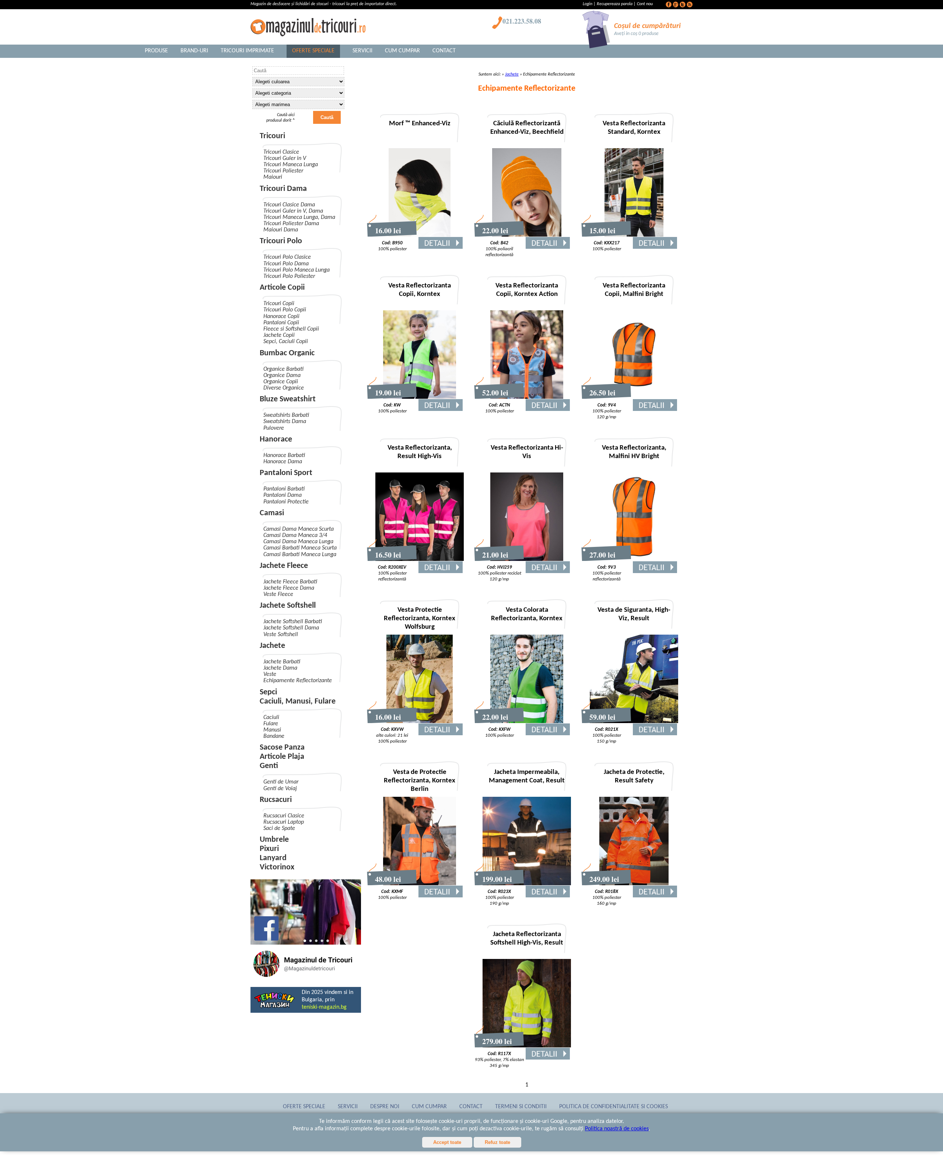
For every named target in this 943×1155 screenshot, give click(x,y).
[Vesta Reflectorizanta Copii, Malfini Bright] (634, 397)
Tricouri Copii (278, 304)
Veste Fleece (278, 594)
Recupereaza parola (614, 4)
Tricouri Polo (281, 241)
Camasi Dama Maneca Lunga (298, 542)
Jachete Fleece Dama (288, 588)
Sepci (268, 692)
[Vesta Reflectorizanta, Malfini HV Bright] (634, 559)
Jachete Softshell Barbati (292, 622)
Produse (156, 51)
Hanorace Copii (281, 317)
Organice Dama (282, 375)
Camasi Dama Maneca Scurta (298, 529)
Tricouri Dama (283, 189)
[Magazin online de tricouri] (305, 978)
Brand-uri (194, 51)
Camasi (272, 513)
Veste (269, 674)
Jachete (272, 646)
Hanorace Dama (282, 462)
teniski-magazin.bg (324, 1007)
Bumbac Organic (287, 353)
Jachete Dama (280, 668)
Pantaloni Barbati (284, 489)
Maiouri (272, 177)
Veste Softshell (280, 635)
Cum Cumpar (402, 51)
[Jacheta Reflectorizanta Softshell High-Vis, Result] (527, 1046)
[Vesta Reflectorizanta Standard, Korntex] (633, 235)
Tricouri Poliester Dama (291, 224)
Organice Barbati (283, 369)
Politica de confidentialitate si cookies (613, 1107)
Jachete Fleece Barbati (290, 582)
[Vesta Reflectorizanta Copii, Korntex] (419, 397)
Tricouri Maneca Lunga (290, 165)
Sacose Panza (282, 747)
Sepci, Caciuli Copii (285, 342)
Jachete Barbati (281, 662)
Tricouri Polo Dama (286, 264)
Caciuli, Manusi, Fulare (298, 701)
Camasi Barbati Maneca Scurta (300, 548)
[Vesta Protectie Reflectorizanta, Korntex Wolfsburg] (419, 722)
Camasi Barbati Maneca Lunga (299, 555)
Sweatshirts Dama (284, 422)
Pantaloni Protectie (286, 502)
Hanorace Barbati (284, 455)
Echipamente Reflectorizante (297, 681)
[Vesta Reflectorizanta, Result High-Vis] (419, 559)
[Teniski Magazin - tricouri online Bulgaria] (274, 1007)
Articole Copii (282, 287)
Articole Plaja (282, 757)
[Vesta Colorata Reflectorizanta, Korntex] (527, 722)
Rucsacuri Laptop (283, 822)
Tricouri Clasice (281, 152)
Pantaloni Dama (282, 495)
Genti (269, 766)
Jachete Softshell (288, 605)
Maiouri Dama (280, 230)
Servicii (362, 51)
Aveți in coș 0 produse (636, 33)
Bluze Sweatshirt (288, 399)
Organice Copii (280, 382)
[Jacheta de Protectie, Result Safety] (634, 884)
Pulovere (273, 428)
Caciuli (271, 717)
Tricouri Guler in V (284, 158)
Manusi (272, 730)
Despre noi (384, 1107)
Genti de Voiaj (280, 789)
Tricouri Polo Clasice (287, 257)
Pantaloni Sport (286, 473)
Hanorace (276, 439)
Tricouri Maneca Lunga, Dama (299, 217)
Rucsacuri (276, 800)
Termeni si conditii (521, 1107)
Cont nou (645, 4)
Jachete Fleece (284, 566)
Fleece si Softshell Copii (291, 329)
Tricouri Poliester (283, 171)
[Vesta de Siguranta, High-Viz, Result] (634, 722)
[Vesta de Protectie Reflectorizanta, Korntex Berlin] (419, 884)
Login (588, 4)
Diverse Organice (283, 388)
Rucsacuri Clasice (283, 816)
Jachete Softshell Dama (291, 628)
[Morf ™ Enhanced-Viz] (420, 235)
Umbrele (274, 839)
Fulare (270, 724)
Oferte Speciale (313, 51)
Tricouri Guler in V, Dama (293, 211)
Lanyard (273, 858)
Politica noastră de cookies (617, 1129)
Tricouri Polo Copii (284, 310)
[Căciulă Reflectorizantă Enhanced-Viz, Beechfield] (526, 235)
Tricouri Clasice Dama (289, 205)
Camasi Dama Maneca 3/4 (295, 535)
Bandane (273, 736)
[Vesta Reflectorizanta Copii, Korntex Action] (527, 397)
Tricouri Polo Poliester (289, 276)
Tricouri (272, 136)
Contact (444, 51)
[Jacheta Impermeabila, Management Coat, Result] (527, 884)
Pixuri (269, 849)
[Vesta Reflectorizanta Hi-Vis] (527, 559)
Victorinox (277, 867)
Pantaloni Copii (281, 323)
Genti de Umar (280, 782)
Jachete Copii (279, 335)
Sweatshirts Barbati (286, 415)
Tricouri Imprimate (247, 51)
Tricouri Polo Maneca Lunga (296, 270)
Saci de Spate (279, 828)
